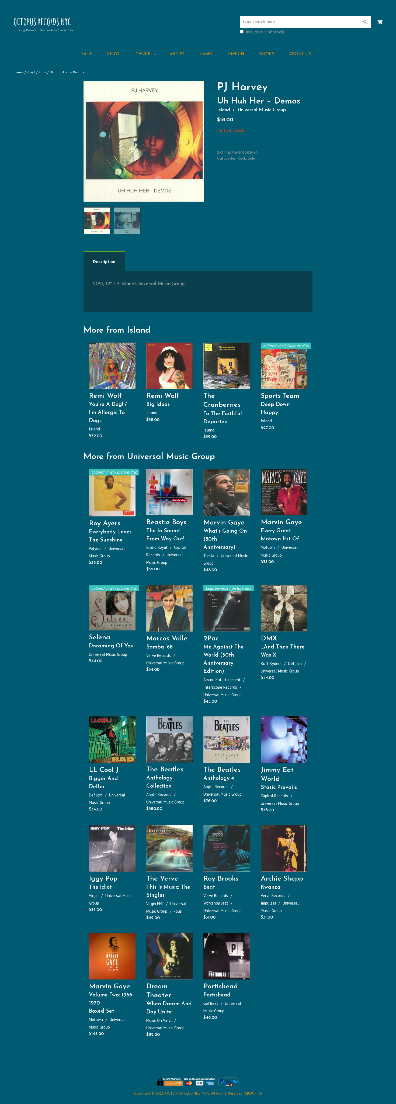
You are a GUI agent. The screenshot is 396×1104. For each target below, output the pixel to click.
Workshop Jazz (215, 903)
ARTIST (177, 54)
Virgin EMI (155, 903)
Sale (251, 159)
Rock (43, 72)
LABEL (206, 54)
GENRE (143, 54)
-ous (178, 911)
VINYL (114, 54)
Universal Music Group (262, 110)
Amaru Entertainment (222, 679)
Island (223, 110)
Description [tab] (104, 261)
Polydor (95, 548)
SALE (86, 54)
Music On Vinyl (159, 1020)
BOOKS (266, 54)
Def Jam (295, 663)
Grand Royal (156, 547)
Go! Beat (210, 1003)
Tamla (208, 555)
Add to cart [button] (114, 383)
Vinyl (31, 72)
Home (18, 72)
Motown (268, 547)
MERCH (236, 54)
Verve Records (158, 655)
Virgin (94, 895)
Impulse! (268, 903)
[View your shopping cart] (380, 22)
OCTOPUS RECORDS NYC (42, 22)
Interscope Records (220, 687)
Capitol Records (274, 795)
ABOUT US (300, 54)
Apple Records (158, 794)
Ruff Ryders (271, 663)
